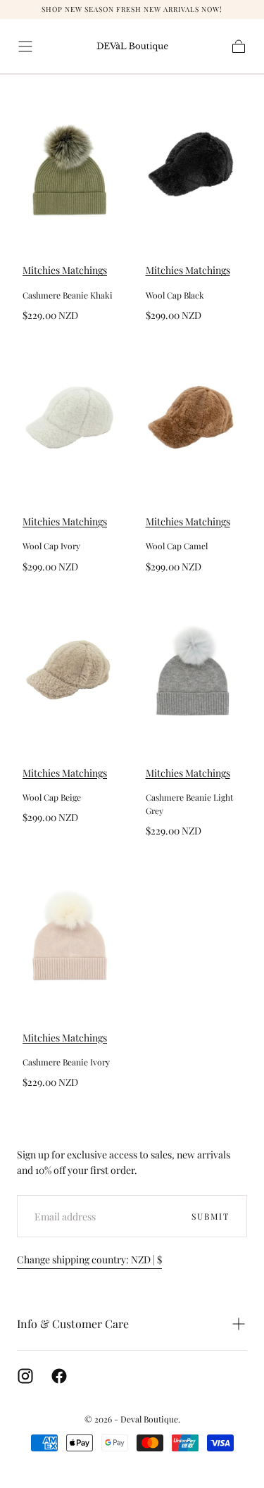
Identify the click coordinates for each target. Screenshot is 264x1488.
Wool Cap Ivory (51, 545)
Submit (210, 1216)
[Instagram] (25, 1376)
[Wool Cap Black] (194, 163)
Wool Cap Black (175, 295)
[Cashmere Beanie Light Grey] (194, 666)
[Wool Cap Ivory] (71, 415)
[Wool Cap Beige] (71, 666)
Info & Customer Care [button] (73, 1323)
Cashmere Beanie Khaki (68, 295)
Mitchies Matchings (65, 270)
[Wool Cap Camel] (194, 415)
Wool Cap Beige (52, 797)
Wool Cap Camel (177, 545)
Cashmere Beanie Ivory (66, 1062)
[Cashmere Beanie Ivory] (71, 931)
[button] (25, 46)
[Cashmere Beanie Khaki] (71, 163)
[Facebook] (59, 1376)
